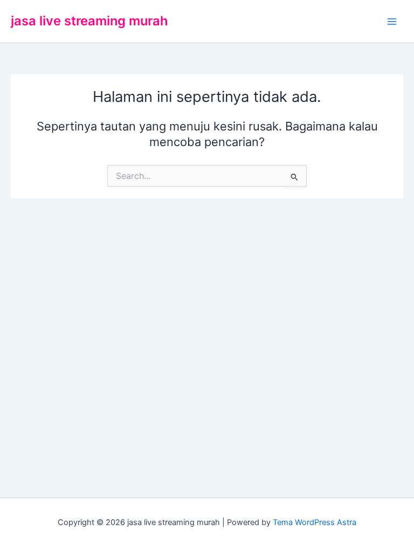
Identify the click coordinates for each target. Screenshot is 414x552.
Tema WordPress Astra (314, 522)
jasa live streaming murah (89, 21)
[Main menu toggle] (392, 21)
